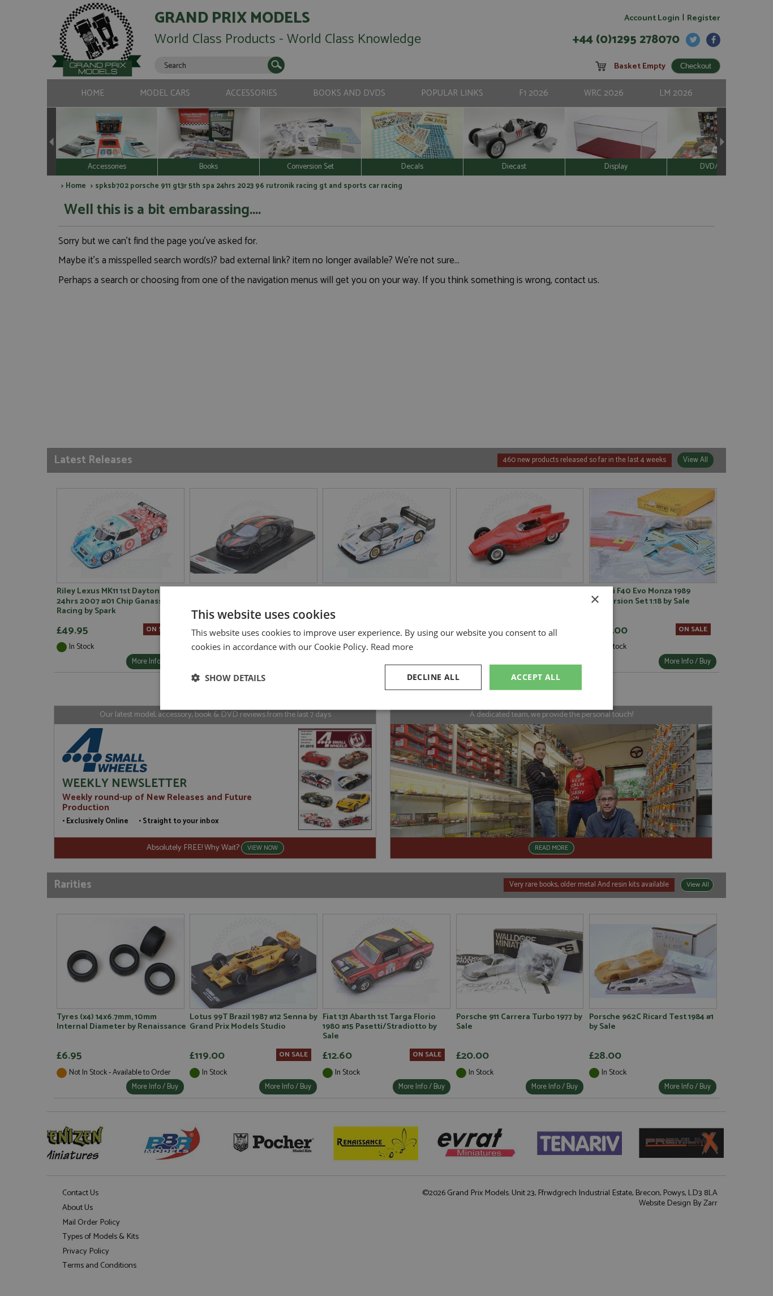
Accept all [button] (535, 676)
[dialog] (386, 648)
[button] (228, 677)
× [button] (594, 599)
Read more (392, 646)
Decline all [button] (433, 676)
